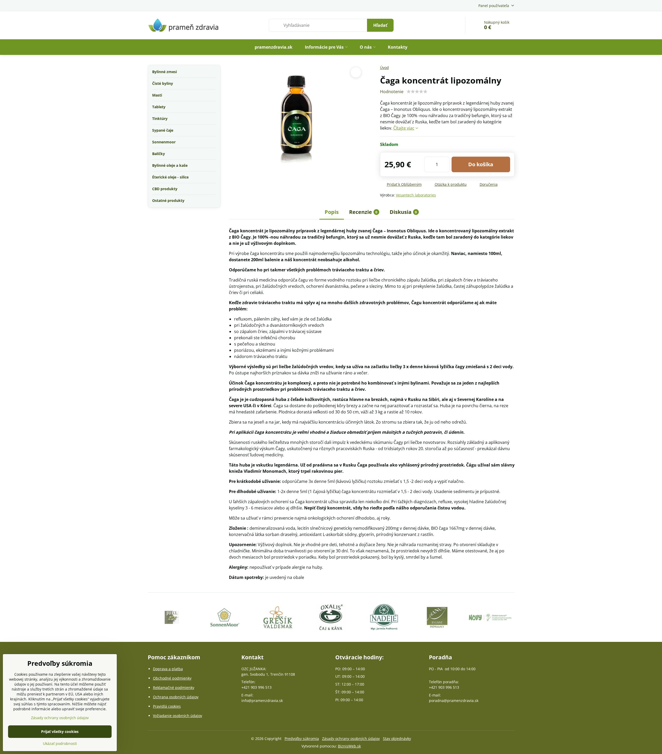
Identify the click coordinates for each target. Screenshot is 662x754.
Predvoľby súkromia (302, 738)
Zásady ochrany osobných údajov (351, 738)
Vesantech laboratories (416, 195)
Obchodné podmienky (172, 678)
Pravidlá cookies (167, 706)
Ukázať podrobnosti (60, 743)
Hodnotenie (391, 91)
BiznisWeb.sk (349, 746)
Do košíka (480, 164)
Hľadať (380, 25)
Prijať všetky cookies (60, 731)
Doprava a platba (168, 668)
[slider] (417, 92)
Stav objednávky (397, 738)
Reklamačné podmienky (173, 687)
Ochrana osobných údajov (175, 696)
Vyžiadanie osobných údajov (177, 715)
